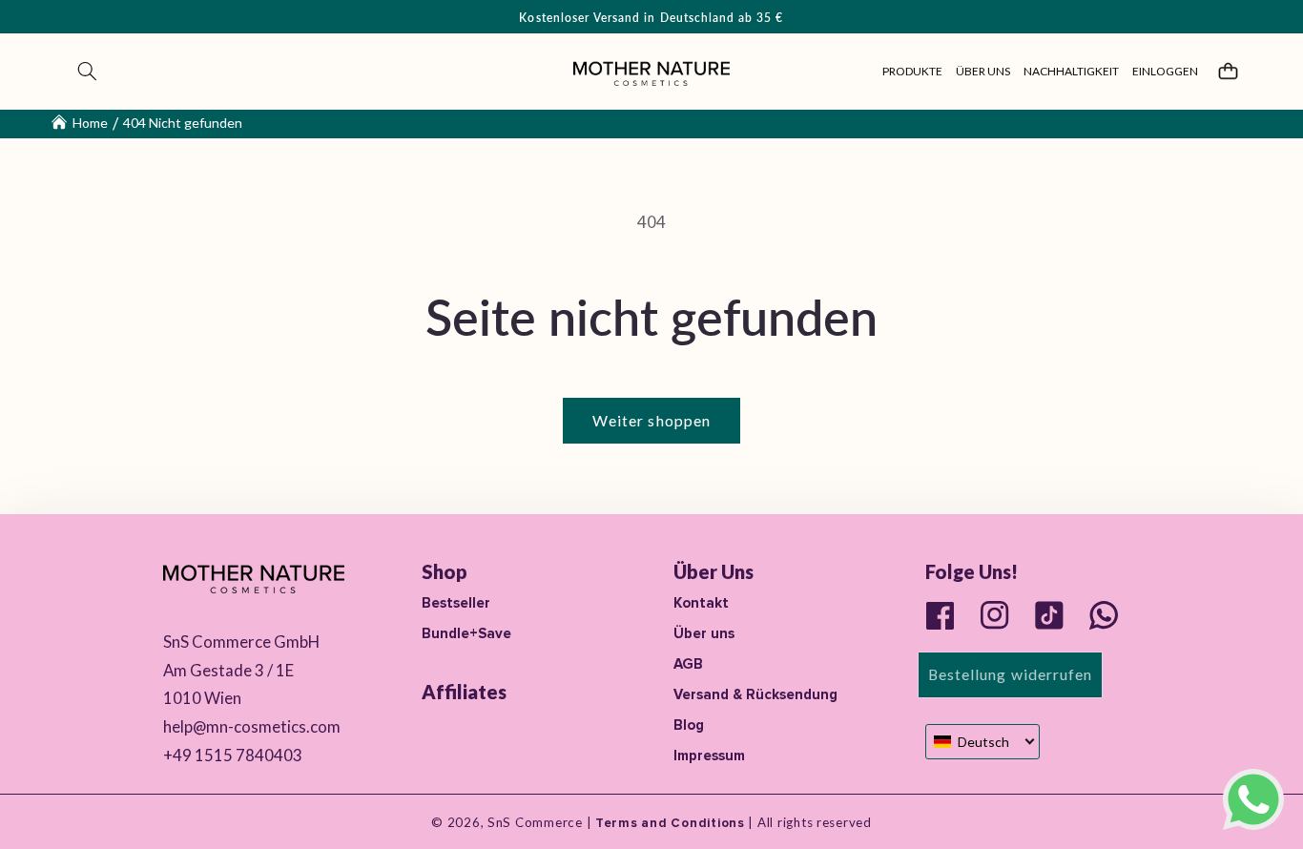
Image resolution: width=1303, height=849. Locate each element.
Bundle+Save (466, 633)
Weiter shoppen (651, 420)
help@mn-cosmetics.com (252, 726)
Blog (688, 725)
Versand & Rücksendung (755, 694)
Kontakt (701, 602)
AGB (688, 664)
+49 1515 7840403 (232, 755)
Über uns (703, 633)
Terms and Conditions (667, 823)
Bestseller (456, 602)
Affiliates (464, 691)
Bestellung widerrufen (1010, 674)
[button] (88, 71)
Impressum (709, 755)
